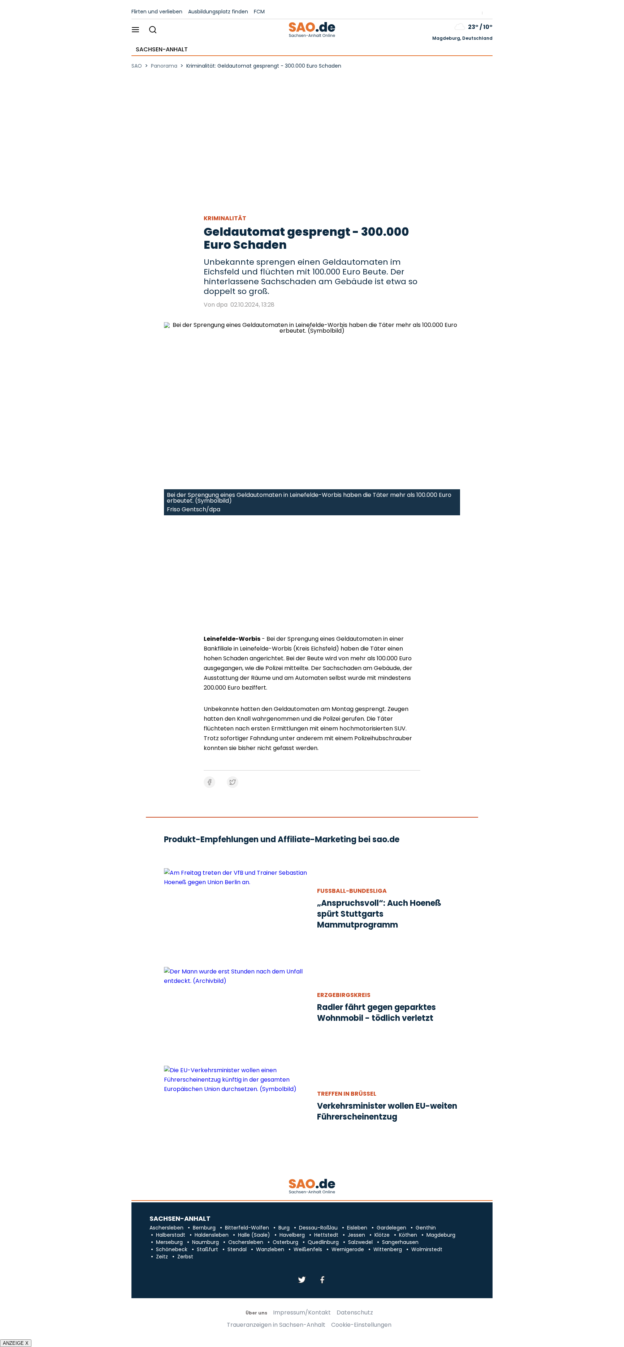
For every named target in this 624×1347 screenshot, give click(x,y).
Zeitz (162, 1256)
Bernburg (204, 1227)
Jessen (356, 1235)
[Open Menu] (135, 30)
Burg (284, 1227)
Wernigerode (348, 1249)
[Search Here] (152, 30)
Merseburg (169, 1242)
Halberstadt (170, 1235)
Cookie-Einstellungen (361, 1325)
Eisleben (357, 1227)
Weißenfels (308, 1249)
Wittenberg (387, 1249)
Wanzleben (270, 1249)
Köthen (408, 1235)
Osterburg (285, 1242)
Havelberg (292, 1235)
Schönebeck (171, 1249)
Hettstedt (326, 1235)
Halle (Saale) (254, 1235)
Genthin (426, 1227)
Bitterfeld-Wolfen (247, 1227)
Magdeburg (440, 1235)
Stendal (237, 1249)
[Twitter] (302, 1280)
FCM (259, 11)
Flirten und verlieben (156, 11)
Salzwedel (360, 1242)
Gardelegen (391, 1227)
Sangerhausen (400, 1242)
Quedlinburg (323, 1242)
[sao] (312, 1186)
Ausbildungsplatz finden (218, 11)
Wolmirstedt (426, 1249)
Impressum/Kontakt (302, 1313)
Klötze (382, 1235)
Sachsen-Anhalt (162, 49)
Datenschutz (355, 1313)
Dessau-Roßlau (318, 1227)
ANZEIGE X (16, 1343)
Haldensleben (212, 1235)
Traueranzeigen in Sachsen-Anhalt (276, 1325)
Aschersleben (166, 1227)
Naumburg (205, 1242)
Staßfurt (207, 1249)
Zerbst (185, 1256)
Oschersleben (245, 1242)
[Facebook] (322, 1280)
